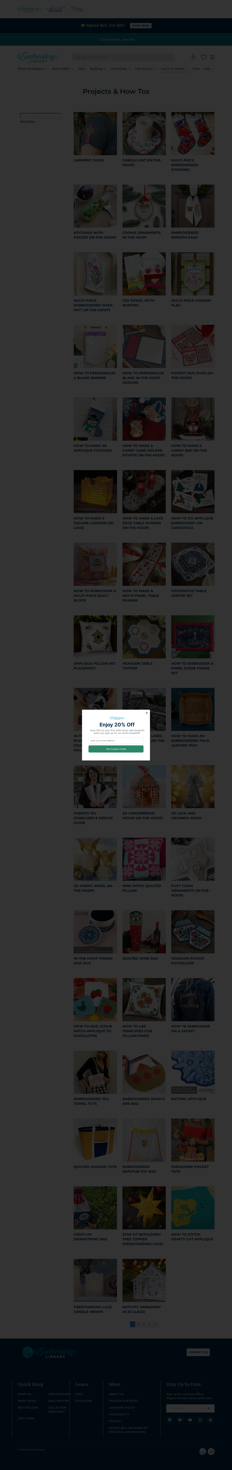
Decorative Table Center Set (189, 593)
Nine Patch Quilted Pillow (141, 888)
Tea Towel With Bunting (138, 303)
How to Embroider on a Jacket (190, 1028)
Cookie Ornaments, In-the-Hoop (141, 235)
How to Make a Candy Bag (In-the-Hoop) (189, 450)
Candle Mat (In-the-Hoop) (142, 162)
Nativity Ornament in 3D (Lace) (141, 1309)
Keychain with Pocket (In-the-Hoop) (95, 235)
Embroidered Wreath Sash (185, 235)
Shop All (25, 1394)
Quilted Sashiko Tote (95, 1167)
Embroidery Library (35, 1449)
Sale (207, 69)
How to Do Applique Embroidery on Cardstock (192, 523)
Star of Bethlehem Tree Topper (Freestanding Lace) (142, 1239)
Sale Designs (58, 1400)
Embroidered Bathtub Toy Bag (139, 1169)
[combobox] (123, 57)
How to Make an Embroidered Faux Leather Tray (190, 740)
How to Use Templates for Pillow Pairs (137, 1031)
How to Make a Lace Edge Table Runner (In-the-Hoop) (142, 523)
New (82, 69)
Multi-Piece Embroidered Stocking (185, 165)
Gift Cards (26, 1418)
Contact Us (198, 1352)
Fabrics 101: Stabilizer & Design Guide (93, 818)
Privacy (115, 1421)
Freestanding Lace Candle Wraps (93, 1309)
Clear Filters (27, 121)
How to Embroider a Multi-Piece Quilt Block (95, 595)
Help (79, 1394)
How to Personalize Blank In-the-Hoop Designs (143, 378)
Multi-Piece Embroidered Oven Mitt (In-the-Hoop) (93, 305)
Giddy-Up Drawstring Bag (90, 1236)
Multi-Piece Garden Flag (191, 303)
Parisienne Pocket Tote (190, 1169)
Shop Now (140, 25)
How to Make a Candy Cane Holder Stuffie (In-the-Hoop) (143, 450)
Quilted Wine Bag (140, 958)
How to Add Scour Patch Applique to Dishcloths (93, 1031)
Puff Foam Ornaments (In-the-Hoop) (190, 890)
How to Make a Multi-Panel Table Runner (140, 595)
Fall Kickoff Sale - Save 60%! (118, 39)
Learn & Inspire (172, 69)
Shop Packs (27, 1400)
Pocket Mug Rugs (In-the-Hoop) (192, 375)
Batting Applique (188, 1099)
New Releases (59, 1394)
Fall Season (144, 69)
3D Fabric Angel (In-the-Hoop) (93, 888)
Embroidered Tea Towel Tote (91, 1101)
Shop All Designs (31, 69)
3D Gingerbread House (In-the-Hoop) (142, 815)
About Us (116, 1394)
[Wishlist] (203, 57)
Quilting (96, 69)
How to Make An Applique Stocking (93, 448)
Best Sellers (61, 69)
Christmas (119, 69)
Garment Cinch (89, 160)
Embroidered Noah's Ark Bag (143, 1101)
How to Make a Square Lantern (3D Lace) (94, 523)
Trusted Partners (123, 1400)
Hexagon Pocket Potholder (188, 960)
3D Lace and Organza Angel (186, 815)
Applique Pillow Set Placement (94, 665)
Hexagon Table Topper (137, 665)
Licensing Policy (122, 1407)
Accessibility (119, 1414)
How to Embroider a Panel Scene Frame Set (192, 668)
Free (196, 69)
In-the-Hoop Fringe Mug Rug (93, 960)
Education (83, 1400)
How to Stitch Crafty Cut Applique (192, 1236)
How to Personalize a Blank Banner (94, 375)
